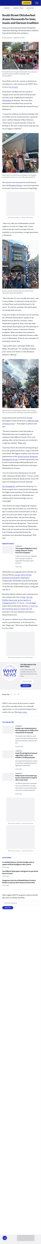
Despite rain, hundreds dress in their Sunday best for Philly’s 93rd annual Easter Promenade (26, 730)
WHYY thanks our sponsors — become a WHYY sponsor (20, 217)
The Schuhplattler (8, 486)
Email (18, 694)
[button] (5, 1238)
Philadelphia (30, 8)
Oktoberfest (6, 100)
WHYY (7, 3)
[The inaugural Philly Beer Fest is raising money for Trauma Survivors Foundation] (8, 552)
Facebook (11, 694)
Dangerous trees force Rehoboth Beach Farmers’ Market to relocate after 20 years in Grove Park (19, 881)
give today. (23, 712)
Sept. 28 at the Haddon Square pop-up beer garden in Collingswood (17, 600)
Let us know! (13, 87)
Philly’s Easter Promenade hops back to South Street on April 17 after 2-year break (26, 777)
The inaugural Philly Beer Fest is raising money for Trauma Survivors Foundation (26, 550)
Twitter (15, 694)
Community (7, 8)
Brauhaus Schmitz (15, 185)
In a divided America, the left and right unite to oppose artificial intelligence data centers (18, 863)
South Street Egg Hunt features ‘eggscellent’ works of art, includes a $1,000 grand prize (26, 755)
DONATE (27, 3)
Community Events (18, 8)
